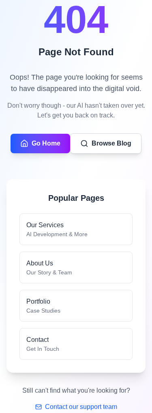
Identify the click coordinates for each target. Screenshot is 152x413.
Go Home (46, 143)
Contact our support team (81, 406)
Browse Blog (111, 143)
